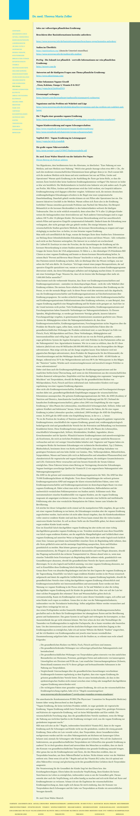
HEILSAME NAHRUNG (19, 71)
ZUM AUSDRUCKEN (18, 83)
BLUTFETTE (16, 92)
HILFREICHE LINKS (18, 117)
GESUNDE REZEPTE (18, 80)
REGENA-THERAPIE (18, 52)
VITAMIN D (15, 65)
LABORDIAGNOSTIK (18, 43)
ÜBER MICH (16, 126)
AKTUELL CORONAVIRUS (20, 37)
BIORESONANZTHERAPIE (20, 40)
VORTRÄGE (16, 111)
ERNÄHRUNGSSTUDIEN (20, 74)
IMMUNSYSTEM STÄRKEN (20, 58)
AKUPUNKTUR (17, 49)
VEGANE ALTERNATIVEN (20, 89)
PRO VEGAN (16, 86)
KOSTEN (15, 120)
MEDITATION (16, 105)
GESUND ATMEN (17, 102)
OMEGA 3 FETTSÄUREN (20, 95)
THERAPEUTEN (17, 123)
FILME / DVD (16, 108)
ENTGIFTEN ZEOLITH (18, 61)
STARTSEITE (16, 31)
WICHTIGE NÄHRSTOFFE (20, 68)
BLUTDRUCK (16, 98)
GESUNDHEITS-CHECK (19, 34)
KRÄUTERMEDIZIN (18, 55)
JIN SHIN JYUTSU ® (18, 46)
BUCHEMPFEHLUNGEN (19, 114)
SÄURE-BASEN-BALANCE (20, 77)
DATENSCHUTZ (17, 129)
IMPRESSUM (16, 132)
